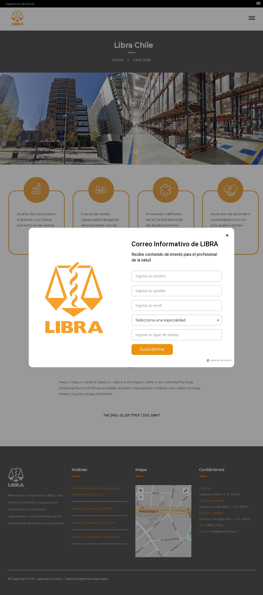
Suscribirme (152, 349)
